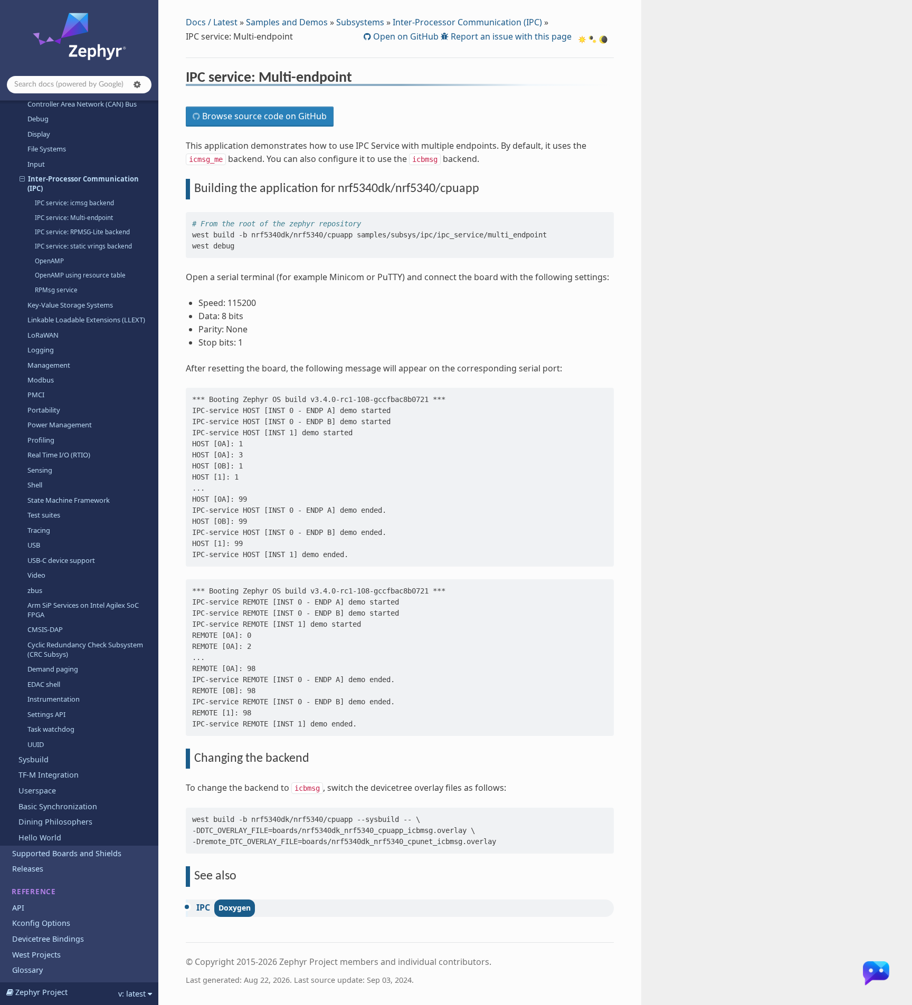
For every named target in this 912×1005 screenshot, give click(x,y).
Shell (34, 485)
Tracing (38, 530)
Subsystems (360, 22)
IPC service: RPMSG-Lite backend (82, 232)
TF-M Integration (48, 775)
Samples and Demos (287, 22)
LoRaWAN (43, 335)
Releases (27, 869)
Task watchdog (50, 729)
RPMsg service (56, 290)
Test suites (43, 515)
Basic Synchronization (57, 806)
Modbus (40, 380)
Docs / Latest (212, 22)
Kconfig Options (41, 923)
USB (33, 545)
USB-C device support (61, 560)
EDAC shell (43, 684)
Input (36, 164)
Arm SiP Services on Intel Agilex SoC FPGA (83, 609)
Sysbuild (33, 759)
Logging (40, 350)
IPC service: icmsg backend (74, 203)
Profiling (40, 440)
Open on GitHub (405, 36)
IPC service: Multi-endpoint (74, 218)
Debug (38, 118)
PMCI (35, 394)
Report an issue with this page (510, 36)
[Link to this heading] (359, 79)
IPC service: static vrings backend (83, 246)
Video (36, 575)
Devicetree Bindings (48, 939)
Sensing (39, 470)
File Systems (46, 149)
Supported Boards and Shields (66, 853)
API (18, 908)
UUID (35, 744)
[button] (137, 84)
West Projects (36, 955)
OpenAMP (49, 261)
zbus (34, 590)
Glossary (27, 970)
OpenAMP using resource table (80, 275)
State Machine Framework (68, 500)
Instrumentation (53, 699)
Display (38, 134)
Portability (43, 410)
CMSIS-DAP (45, 629)
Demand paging (52, 669)
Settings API (46, 714)
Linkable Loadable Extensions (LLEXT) (86, 319)
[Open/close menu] (22, 179)
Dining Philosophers (55, 822)
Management (48, 365)
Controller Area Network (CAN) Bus (82, 104)
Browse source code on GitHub (263, 116)
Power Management (59, 424)
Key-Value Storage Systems (70, 305)
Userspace (37, 791)
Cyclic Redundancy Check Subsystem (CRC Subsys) (85, 649)
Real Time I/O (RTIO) (58, 455)
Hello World (39, 837)
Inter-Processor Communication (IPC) (82, 183)
